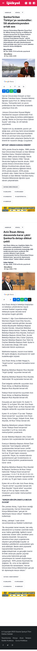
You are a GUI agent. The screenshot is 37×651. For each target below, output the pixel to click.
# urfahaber (19, 581)
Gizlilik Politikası (7, 641)
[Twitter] (7, 645)
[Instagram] (12, 645)
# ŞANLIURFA (7, 191)
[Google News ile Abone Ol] (9, 81)
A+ (19, 86)
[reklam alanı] (18, 209)
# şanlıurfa (7, 581)
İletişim (28, 638)
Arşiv (22, 638)
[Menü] (3, 3)
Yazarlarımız (6, 638)
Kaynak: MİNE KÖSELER (11, 187)
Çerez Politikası (21, 641)
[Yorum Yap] (15, 86)
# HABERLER (7, 201)
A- (24, 86)
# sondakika (8, 586)
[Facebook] (3, 645)
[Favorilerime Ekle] (10, 86)
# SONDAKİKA (8, 196)
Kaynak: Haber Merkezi (11, 576)
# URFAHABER (19, 191)
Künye (15, 638)
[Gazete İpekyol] (13, 3)
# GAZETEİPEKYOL (20, 196)
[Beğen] (4, 86)
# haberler (19, 586)
